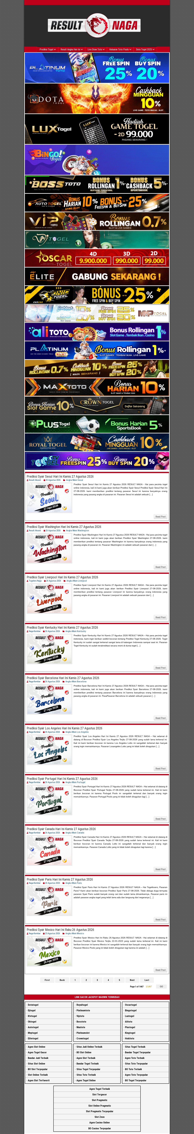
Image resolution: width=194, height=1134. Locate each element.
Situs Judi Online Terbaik (89, 1046)
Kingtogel (130, 1032)
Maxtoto (81, 1027)
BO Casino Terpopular (99, 1128)
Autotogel (33, 1027)
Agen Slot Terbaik (86, 1058)
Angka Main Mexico (74, 933)
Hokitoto (129, 1038)
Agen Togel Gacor (37, 1052)
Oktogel (32, 1021)
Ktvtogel (32, 1016)
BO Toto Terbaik (133, 1069)
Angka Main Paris (73, 883)
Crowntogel (83, 1038)
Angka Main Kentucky (75, 631)
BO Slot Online (84, 1052)
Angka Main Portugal (75, 782)
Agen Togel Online (86, 1080)
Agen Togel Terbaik (99, 1088)
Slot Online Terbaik (38, 1074)
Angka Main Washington (77, 530)
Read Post (161, 516)
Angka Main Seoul (74, 480)
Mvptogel (33, 1032)
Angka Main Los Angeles (77, 732)
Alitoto (128, 1021)
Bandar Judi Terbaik (38, 1058)
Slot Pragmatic (99, 1100)
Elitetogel (33, 1038)
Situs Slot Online (36, 1063)
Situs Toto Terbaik (86, 1074)
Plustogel (130, 1027)
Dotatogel (33, 1004)
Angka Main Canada (74, 832)
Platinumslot (83, 1032)
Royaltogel (82, 1004)
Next (132, 980)
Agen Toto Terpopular (136, 1074)
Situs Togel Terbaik (135, 1046)
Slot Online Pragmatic (99, 1105)
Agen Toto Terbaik (134, 1058)
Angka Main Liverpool (77, 580)
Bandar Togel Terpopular (138, 1052)
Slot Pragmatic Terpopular (99, 1111)
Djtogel (31, 1010)
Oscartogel (131, 1004)
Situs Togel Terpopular (88, 1069)
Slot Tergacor (99, 1094)
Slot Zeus (100, 1117)
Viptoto (80, 1016)
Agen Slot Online (36, 1046)
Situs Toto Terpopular (136, 1063)
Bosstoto (81, 1021)
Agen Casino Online (99, 1122)
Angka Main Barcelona (76, 681)
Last (147, 980)
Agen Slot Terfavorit (39, 1080)
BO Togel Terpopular (135, 1080)
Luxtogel (129, 1016)
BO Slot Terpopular (38, 1069)
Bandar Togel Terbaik (88, 1063)
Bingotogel (131, 1010)
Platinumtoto (83, 1010)
